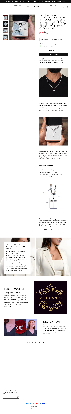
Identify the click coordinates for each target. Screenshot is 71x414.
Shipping (41, 33)
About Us (53, 5)
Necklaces (17, 5)
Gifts (17, 8)
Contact (53, 8)
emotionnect (35, 6)
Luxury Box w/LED (56, 39)
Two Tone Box (45, 39)
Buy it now (54, 54)
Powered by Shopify (35, 408)
